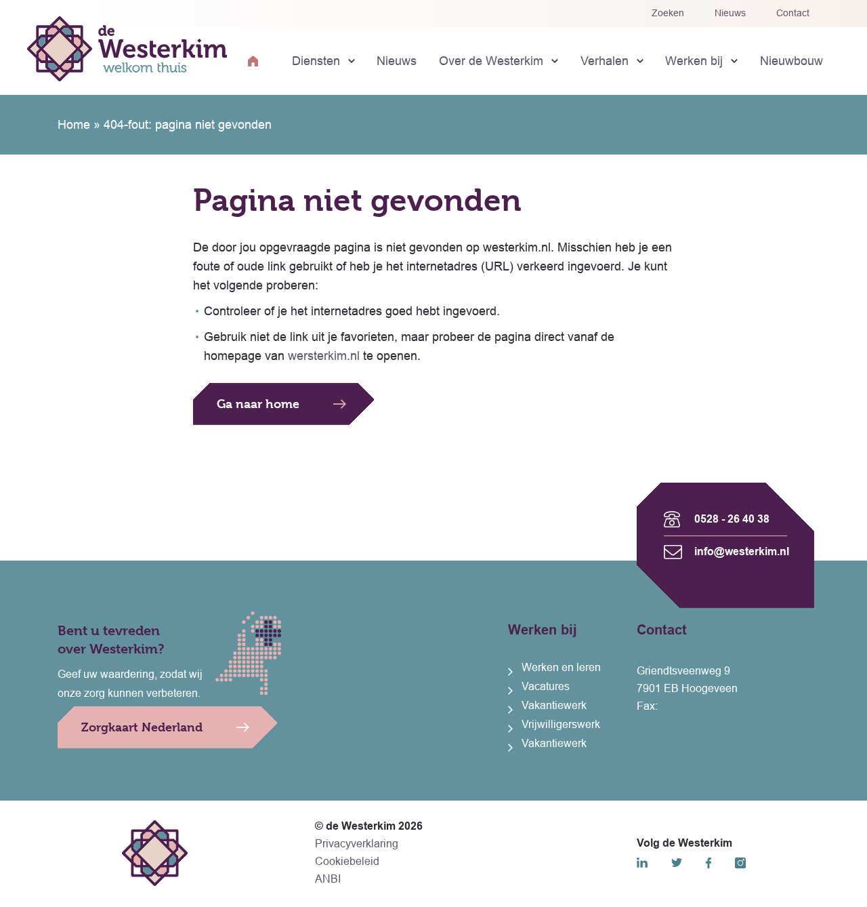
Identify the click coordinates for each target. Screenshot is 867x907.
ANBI (328, 879)
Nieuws (730, 12)
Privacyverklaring (356, 843)
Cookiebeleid (347, 861)
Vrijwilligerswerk (561, 724)
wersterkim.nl (324, 356)
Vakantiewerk (554, 705)
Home (74, 125)
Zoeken (668, 12)
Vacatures (546, 686)
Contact (792, 12)
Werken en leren (561, 667)
